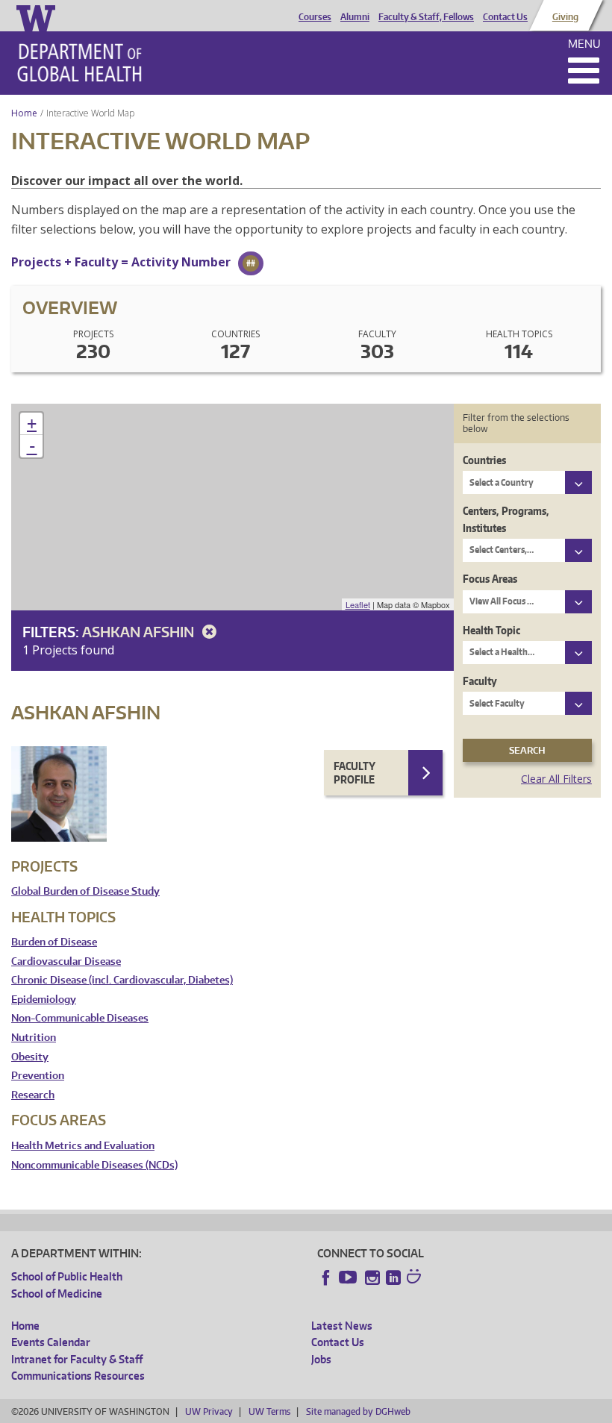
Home (24, 113)
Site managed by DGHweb (358, 1411)
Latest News (341, 1325)
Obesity (30, 1057)
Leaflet (358, 604)
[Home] (79, 63)
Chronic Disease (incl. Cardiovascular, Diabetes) (122, 980)
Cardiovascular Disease (66, 961)
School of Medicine (56, 1293)
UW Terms (269, 1411)
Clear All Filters (556, 779)
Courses (315, 17)
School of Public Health (66, 1276)
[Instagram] (372, 1277)
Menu (584, 43)
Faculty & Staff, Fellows (426, 17)
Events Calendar (50, 1342)
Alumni (354, 17)
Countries (484, 460)
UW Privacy (209, 1411)
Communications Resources (78, 1375)
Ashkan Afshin (139, 631)
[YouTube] (349, 1277)
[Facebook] (326, 1277)
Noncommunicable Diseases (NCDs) (94, 1165)
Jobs (321, 1359)
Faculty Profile (354, 773)
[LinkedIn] (393, 1277)
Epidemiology (43, 999)
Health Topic (491, 630)
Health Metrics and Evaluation (82, 1145)
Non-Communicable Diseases (80, 1018)
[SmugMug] (416, 1278)
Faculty (480, 681)
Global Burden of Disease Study (85, 891)
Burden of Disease (54, 942)
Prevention (37, 1075)
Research (32, 1095)
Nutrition (33, 1037)
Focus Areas (490, 578)
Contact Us (505, 17)
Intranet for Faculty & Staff (77, 1359)
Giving (565, 17)
